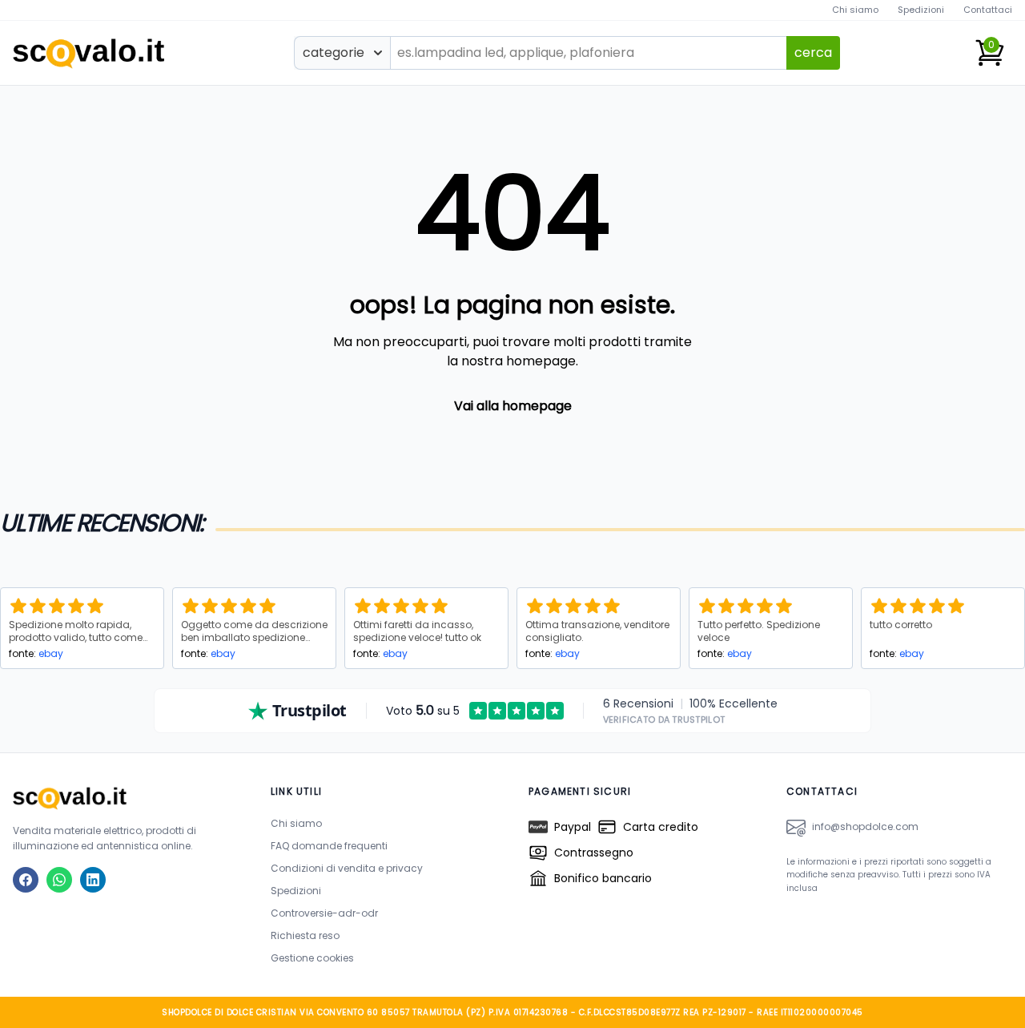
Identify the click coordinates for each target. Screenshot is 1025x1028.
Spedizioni (921, 9)
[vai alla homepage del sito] (126, 797)
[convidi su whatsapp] (59, 880)
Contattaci (987, 9)
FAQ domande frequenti (329, 846)
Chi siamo (855, 9)
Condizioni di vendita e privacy (347, 868)
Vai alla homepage (513, 406)
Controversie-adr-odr (324, 913)
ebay (50, 653)
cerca (813, 52)
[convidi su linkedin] (93, 880)
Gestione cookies (312, 958)
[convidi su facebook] (25, 880)
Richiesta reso (305, 935)
